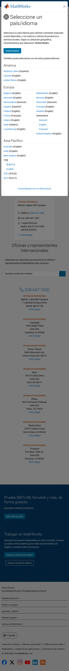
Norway (40, 97)
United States (10, 80)
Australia (8, 146)
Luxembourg (10, 129)
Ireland (7, 120)
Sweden (40, 111)
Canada (7, 75)
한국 (6, 178)
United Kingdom (44, 133)
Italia (6, 124)
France (7, 115)
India (6, 151)
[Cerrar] (64, 6)
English (42, 124)
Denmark (8, 97)
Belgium (8, 93)
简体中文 (10, 164)
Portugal (40, 106)
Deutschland (10, 102)
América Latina (11, 71)
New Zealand (10, 155)
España (7, 106)
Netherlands (42, 93)
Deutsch (43, 120)
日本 (6, 173)
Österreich (41, 102)
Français (43, 129)
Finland (7, 111)
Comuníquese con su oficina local (34, 188)
